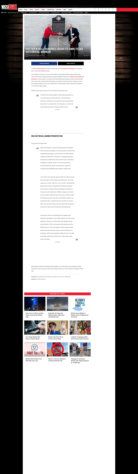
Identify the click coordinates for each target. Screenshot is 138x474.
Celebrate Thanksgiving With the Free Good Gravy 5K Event (80, 338)
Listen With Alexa (55, 12)
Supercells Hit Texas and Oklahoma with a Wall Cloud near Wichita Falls (56, 315)
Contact (70, 9)
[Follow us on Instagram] (107, 9)
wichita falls (67, 276)
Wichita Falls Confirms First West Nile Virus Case (34, 360)
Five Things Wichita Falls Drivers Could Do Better (33, 338)
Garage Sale (24, 12)
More (64, 9)
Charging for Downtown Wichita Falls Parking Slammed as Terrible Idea (80, 360)
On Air (25, 9)
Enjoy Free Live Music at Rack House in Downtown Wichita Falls (34, 315)
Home (20, 9)
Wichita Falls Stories (66, 12)
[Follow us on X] (114, 9)
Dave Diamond (31, 55)
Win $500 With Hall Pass (13, 12)
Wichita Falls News (41, 279)
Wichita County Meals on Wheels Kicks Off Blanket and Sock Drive (79, 315)
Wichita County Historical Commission (55, 276)
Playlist (37, 9)
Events (43, 9)
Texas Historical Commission (67, 68)
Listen (31, 9)
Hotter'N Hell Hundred (39, 68)
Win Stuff (58, 9)
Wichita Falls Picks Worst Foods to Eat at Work (55, 338)
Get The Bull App (33, 12)
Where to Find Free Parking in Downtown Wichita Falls (57, 360)
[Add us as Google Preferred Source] (100, 9)
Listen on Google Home (44, 12)
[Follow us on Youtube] (111, 9)
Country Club (50, 9)
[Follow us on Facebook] (104, 9)
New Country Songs (78, 12)
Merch (86, 12)
